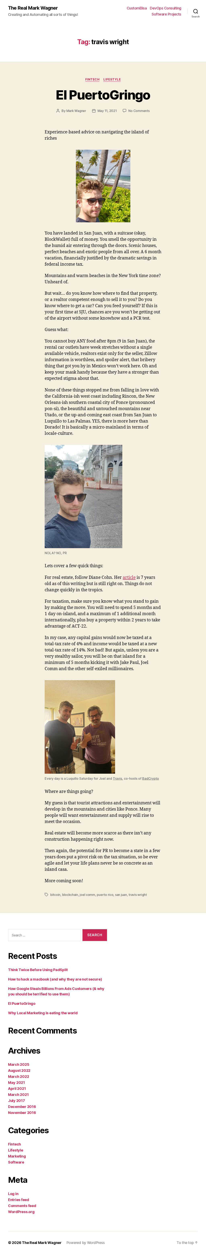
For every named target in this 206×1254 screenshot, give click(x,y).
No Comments (138, 111)
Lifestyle (112, 79)
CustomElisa (137, 8)
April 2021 (17, 1088)
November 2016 (22, 1113)
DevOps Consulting (165, 8)
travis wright (138, 895)
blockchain (70, 895)
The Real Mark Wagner (33, 8)
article (129, 577)
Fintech (92, 79)
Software (16, 1162)
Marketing (17, 1156)
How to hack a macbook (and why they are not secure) (55, 979)
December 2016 (22, 1107)
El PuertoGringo (103, 95)
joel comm (87, 895)
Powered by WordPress (85, 1243)
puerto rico (105, 895)
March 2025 (18, 1064)
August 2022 (19, 1070)
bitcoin (55, 895)
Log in (13, 1194)
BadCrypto (150, 778)
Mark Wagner (76, 111)
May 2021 (16, 1082)
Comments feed (22, 1206)
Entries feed (18, 1200)
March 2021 (18, 1094)
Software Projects (166, 14)
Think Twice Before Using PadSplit (38, 970)
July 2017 (16, 1101)
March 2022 (18, 1076)
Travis (117, 778)
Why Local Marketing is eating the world (42, 1013)
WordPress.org (21, 1212)
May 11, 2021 (107, 111)
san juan (121, 895)
